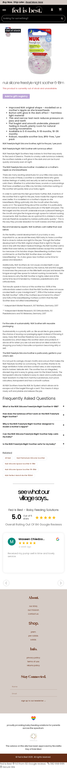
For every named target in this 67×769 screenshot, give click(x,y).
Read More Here (30, 2)
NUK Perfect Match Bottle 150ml (19, 475)
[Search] (62, 18)
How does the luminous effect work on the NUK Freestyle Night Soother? (31, 415)
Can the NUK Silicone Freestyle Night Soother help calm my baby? (30, 436)
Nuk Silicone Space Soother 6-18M (20, 464)
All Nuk (8, 458)
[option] (39, 51)
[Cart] (60, 9)
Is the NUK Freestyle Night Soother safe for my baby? (29, 444)
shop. (33, 623)
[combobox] (30, 18)
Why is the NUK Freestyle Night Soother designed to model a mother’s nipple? (28, 425)
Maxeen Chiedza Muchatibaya (31, 539)
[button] (4, 10)
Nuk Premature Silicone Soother (31, 458)
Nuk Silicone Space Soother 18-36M (20, 469)
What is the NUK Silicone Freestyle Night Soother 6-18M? (31, 406)
